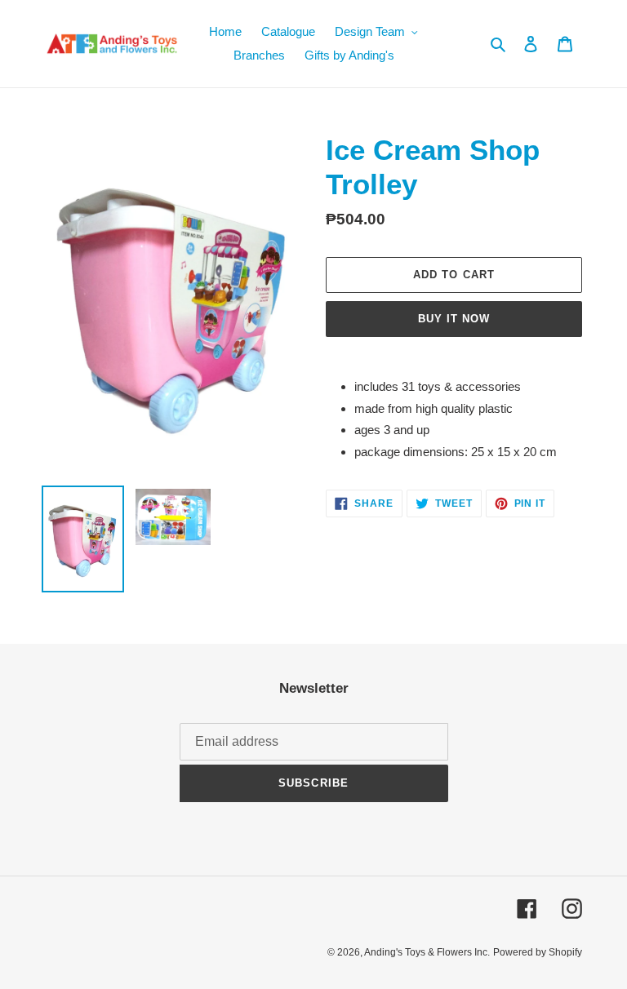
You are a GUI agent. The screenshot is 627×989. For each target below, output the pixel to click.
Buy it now (454, 319)
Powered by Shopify (537, 952)
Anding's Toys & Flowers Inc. (427, 952)
